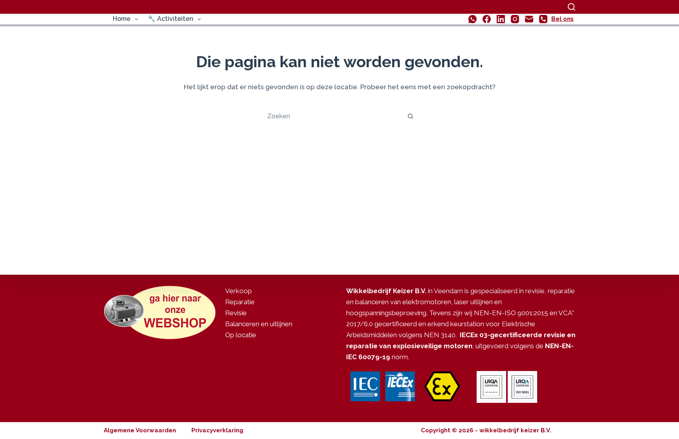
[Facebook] (487, 19)
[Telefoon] (543, 19)
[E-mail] (529, 19)
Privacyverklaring (217, 430)
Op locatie (240, 335)
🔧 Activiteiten (170, 18)
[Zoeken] (571, 7)
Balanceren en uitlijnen (258, 324)
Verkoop (238, 291)
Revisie (236, 313)
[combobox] (332, 116)
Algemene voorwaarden (140, 430)
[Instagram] (515, 19)
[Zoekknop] (410, 115)
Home (121, 18)
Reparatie (240, 302)
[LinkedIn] (501, 19)
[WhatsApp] (472, 19)
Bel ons (562, 18)
